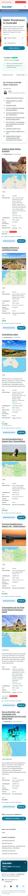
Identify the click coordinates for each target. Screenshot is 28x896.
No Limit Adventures (17, 793)
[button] (14, 236)
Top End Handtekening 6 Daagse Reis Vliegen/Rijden (15, 109)
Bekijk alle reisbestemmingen (16, 214)
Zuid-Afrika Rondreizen (8, 840)
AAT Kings (14, 228)
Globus (14, 418)
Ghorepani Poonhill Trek (8, 850)
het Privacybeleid (12, 892)
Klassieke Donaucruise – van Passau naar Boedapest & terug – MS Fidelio (13, 847)
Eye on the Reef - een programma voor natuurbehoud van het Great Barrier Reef (15, 124)
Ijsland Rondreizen (7, 843)
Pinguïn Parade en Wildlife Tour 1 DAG (15, 132)
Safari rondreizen (15, 10)
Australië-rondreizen (6, 10)
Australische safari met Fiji (13, 128)
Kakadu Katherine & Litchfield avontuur (14, 101)
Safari (3, 832)
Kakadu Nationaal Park (17, 305)
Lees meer (6, 34)
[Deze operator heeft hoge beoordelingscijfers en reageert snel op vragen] (20, 228)
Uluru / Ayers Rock (16, 409)
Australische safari (11, 105)
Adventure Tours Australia (18, 313)
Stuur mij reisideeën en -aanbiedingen (11, 880)
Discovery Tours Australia (18, 504)
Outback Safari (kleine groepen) (14, 98)
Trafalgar (14, 692)
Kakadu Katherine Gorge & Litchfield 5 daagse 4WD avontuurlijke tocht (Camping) (14, 138)
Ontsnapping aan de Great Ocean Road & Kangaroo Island (15, 118)
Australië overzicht (8, 75)
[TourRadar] (7, 7)
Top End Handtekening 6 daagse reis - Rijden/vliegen (15, 113)
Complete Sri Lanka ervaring (10, 853)
